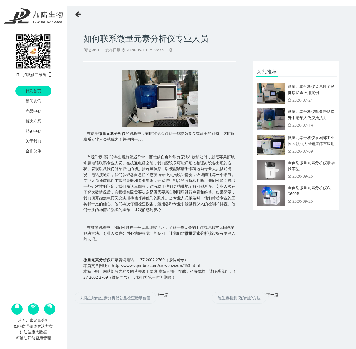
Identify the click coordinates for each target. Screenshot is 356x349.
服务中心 (33, 130)
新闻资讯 (33, 100)
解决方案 (33, 120)
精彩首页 (33, 90)
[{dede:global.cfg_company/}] (33, 16)
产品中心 (33, 110)
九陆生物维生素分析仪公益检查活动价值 (115, 297)
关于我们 (33, 140)
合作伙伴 (33, 151)
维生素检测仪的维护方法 (239, 297)
